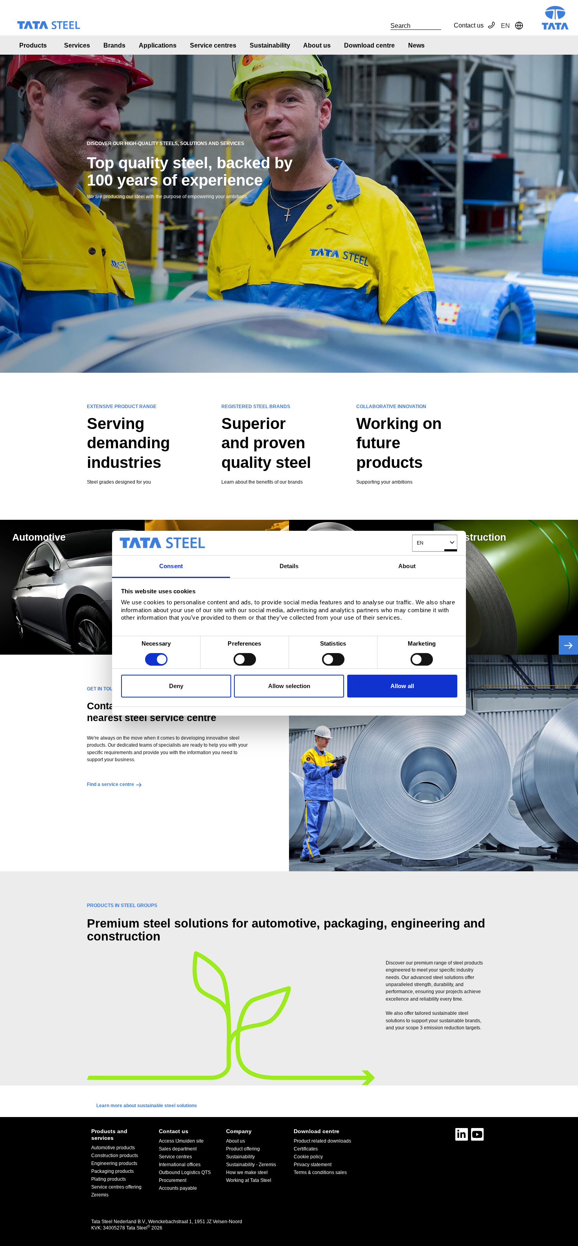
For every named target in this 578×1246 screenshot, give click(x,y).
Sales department (178, 1149)
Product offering (243, 1149)
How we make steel (247, 1172)
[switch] (245, 659)
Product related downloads (322, 1141)
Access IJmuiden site (181, 1141)
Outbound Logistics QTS (185, 1172)
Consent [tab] (171, 566)
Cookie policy (308, 1156)
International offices (180, 1164)
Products (33, 45)
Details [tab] (289, 566)
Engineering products (114, 1163)
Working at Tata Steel (248, 1180)
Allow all (402, 686)
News (416, 45)
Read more (568, 645)
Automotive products (113, 1147)
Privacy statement (312, 1164)
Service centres (213, 45)
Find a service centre (110, 784)
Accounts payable (178, 1188)
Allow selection (289, 686)
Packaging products (112, 1171)
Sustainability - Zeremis (251, 1164)
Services (77, 45)
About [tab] (407, 566)
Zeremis (100, 1195)
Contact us (469, 25)
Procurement (172, 1180)
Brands (114, 45)
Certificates (306, 1149)
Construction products (114, 1155)
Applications (158, 45)
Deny (176, 686)
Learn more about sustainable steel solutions (146, 1105)
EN (420, 542)
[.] (382, 25)
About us (317, 45)
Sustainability (270, 45)
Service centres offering (116, 1187)
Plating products (108, 1179)
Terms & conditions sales (320, 1172)
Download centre (369, 45)
